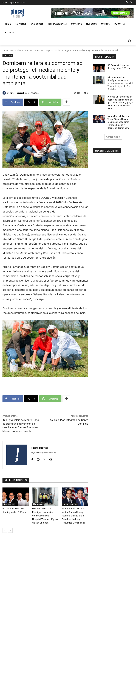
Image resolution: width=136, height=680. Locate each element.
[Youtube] (50, 458)
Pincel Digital (17, 92)
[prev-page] (4, 530)
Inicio (5, 50)
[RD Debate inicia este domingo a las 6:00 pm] (15, 496)
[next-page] (10, 530)
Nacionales (15, 50)
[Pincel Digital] (4, 93)
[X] (131, 3)
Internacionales (70, 504)
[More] (66, 102)
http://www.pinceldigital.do (43, 452)
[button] (129, 41)
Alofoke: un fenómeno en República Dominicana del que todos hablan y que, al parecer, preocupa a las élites (120, 103)
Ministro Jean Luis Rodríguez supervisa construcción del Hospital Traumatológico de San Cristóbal (45, 515)
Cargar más (112, 136)
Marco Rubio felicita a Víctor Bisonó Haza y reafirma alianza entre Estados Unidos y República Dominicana (73, 515)
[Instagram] (126, 3)
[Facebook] (32, 458)
